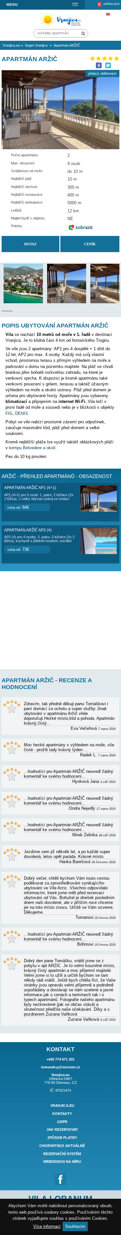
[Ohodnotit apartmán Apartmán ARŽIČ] (104, 58)
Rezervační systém (62, 1154)
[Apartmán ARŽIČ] (33, 301)
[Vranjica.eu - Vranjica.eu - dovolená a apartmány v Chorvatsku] (62, 26)
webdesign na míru (62, 1161)
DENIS (21, 413)
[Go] (83, 33)
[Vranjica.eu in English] (108, 14)
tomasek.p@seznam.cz (60, 1067)
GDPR (62, 1122)
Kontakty (62, 1114)
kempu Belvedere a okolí (32, 447)
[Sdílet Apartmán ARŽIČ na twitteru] (108, 65)
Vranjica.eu (62, 1105)
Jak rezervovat (62, 1130)
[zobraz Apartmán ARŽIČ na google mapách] (80, 227)
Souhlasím (75, 1226)
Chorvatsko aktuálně (62, 1146)
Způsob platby (62, 1138)
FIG (9, 413)
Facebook (60, 1179)
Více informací (47, 1226)
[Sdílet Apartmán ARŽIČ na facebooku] (99, 65)
